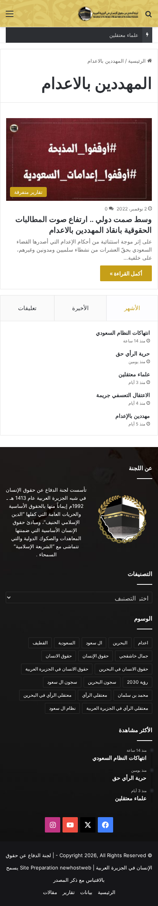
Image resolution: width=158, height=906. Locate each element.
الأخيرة (80, 308)
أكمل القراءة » (126, 273)
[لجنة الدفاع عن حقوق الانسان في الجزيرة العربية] (108, 13)
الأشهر (132, 308)
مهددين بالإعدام (132, 416)
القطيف (40, 643)
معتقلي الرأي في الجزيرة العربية (117, 708)
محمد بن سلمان (133, 695)
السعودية (66, 643)
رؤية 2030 (137, 682)
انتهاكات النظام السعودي (123, 333)
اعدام (143, 643)
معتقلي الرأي (94, 695)
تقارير (69, 892)
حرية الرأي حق (133, 354)
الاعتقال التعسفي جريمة (123, 395)
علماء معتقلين (123, 35)
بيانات (86, 892)
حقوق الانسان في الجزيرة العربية (56, 669)
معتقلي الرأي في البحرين (47, 695)
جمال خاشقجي (133, 656)
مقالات (50, 892)
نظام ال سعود (62, 708)
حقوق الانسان (59, 656)
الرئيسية (137, 61)
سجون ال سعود (62, 682)
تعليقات (27, 308)
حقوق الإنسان (95, 656)
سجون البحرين (102, 682)
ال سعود (94, 643)
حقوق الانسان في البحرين (123, 669)
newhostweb (75, 867)
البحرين (120, 643)
